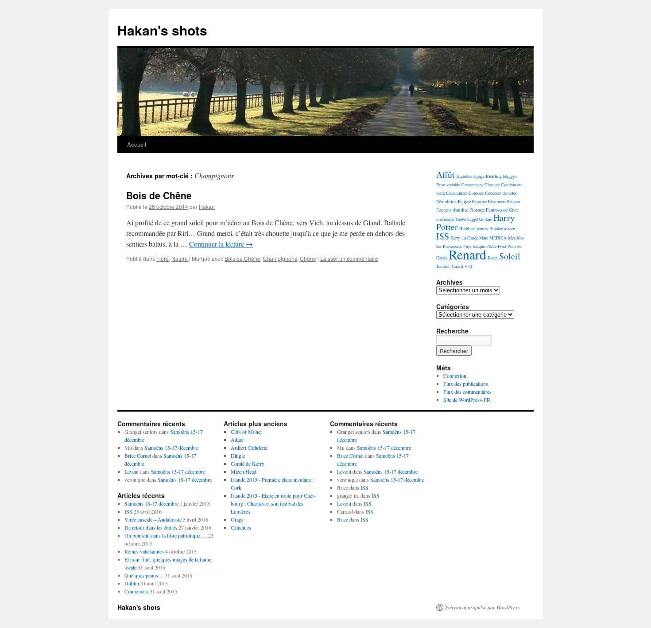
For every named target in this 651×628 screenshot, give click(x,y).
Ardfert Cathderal (249, 447)
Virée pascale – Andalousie (153, 519)
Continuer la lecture (221, 243)
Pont (502, 246)
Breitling (494, 176)
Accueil (136, 144)
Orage (237, 519)
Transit (457, 266)
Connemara (136, 591)
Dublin (131, 583)
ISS (442, 236)
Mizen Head (243, 471)
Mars (483, 238)
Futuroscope (497, 210)
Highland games (473, 228)
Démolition (446, 201)
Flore (162, 258)
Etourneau (497, 201)
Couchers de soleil (501, 193)
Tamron (443, 266)
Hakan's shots (162, 29)
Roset (493, 258)
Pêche (491, 246)
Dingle (238, 455)
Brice (342, 519)
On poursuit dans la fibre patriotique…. (165, 535)
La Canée (469, 238)
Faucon (513, 201)
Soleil (509, 256)
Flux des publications (465, 383)
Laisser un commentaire (349, 258)
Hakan (207, 206)
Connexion (454, 375)
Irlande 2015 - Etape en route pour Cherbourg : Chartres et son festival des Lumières (273, 503)
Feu (439, 210)
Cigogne (492, 184)
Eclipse (464, 201)
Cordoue (476, 193)
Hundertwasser (502, 228)
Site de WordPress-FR (466, 399)
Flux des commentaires (467, 391)
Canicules (241, 527)
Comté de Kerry (247, 463)
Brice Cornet (137, 455)
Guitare (485, 219)
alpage (478, 176)
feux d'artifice (456, 210)
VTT (469, 266)
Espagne (479, 201)
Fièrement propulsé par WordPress (482, 607)
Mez (511, 238)
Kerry (455, 238)
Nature (179, 258)
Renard (467, 254)
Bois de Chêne (159, 195)
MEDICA (498, 238)
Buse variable (448, 184)
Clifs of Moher (246, 431)
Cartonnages (472, 184)
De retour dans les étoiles (150, 527)
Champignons (280, 258)
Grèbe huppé (467, 219)
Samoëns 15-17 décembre (171, 447)
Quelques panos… (143, 575)
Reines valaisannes (144, 551)
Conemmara (456, 193)
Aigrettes (464, 176)
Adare (237, 439)
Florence (476, 210)
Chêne (308, 258)
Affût (445, 175)
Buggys (510, 176)
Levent (131, 471)
